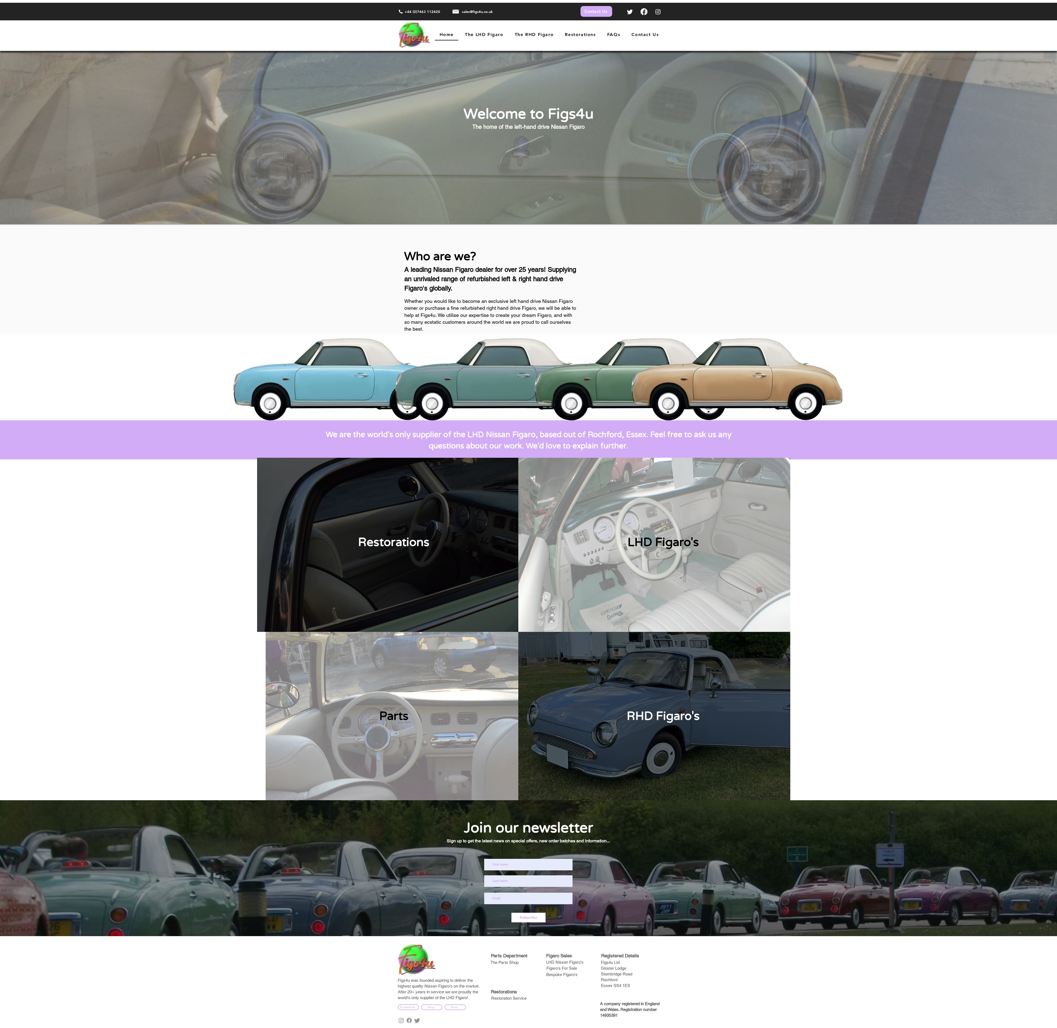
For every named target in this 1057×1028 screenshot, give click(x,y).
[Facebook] (644, 11)
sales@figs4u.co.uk (477, 11)
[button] (534, 34)
